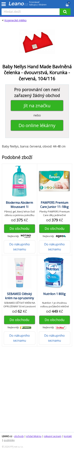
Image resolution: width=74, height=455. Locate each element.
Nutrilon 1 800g (54, 294)
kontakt (68, 436)
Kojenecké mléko (15, 20)
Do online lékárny (37, 125)
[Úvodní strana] (28, 5)
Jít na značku (37, 105)
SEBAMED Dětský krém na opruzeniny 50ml (19, 298)
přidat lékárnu (33, 436)
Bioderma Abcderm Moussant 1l (19, 204)
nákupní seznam (52, 436)
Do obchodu (19, 228)
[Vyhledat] (65, 11)
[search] (31, 12)
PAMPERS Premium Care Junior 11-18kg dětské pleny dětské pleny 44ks (54, 208)
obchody (19, 436)
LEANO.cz (7, 436)
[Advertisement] (37, 391)
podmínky (9, 440)
